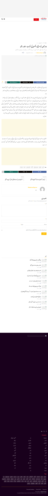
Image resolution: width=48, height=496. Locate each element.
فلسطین (42, 481)
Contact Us (44, 489)
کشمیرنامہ (15, 451)
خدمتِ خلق (30, 446)
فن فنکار (15, 441)
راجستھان (18, 479)
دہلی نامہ (30, 453)
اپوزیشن (40, 167)
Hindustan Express (40, 53)
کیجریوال (36, 483)
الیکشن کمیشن (31, 477)
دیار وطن (30, 458)
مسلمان (31, 481)
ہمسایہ (15, 468)
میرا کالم (15, 466)
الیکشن (45, 453)
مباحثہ (24, 167)
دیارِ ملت (30, 456)
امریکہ (27, 477)
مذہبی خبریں (14, 461)
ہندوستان (29, 483)
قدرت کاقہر (15, 443)
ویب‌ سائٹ (45, 224)
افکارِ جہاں (45, 451)
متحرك (15, 458)
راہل (15, 479)
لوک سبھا (39, 481)
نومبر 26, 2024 (31, 53)
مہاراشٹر (22, 481)
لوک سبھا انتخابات (35, 481)
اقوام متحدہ (38, 477)
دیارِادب (30, 461)
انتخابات (24, 477)
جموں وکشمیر (33, 479)
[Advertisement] (24, 8)
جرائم (45, 466)
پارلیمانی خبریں (45, 463)
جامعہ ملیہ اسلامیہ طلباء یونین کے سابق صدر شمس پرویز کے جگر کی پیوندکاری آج (31, 292)
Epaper (36, 19)
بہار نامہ (37, 43)
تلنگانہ (41, 479)
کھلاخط (15, 453)
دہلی (21, 479)
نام (45, 219)
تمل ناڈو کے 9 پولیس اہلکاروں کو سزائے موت (35, 281)
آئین (43, 167)
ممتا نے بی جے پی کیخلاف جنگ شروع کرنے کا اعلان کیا (34, 276)
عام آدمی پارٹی (4, 479)
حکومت (27, 479)
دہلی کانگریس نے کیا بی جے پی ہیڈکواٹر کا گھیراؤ (35, 260)
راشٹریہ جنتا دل (28, 167)
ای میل (21, 224)
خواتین (24, 479)
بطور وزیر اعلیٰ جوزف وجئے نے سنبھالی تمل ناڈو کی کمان (34, 271)
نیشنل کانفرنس (18, 481)
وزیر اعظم (15, 481)
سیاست (30, 466)
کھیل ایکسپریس (14, 456)
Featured (45, 438)
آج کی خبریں (45, 443)
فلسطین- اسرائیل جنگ (13, 438)
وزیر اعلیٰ (11, 481)
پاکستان (5, 481)
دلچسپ (30, 451)
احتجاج (45, 477)
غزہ (45, 481)
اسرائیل (42, 477)
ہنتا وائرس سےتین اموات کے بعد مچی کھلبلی (35, 265)
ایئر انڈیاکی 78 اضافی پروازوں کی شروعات (36, 297)
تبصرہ (45, 204)
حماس (30, 479)
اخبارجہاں (45, 448)
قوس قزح (15, 446)
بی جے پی (45, 479)
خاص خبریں (40, 43)
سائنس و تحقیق (29, 463)
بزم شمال (45, 456)
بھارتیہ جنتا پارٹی (36, 167)
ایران (18, 477)
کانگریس (45, 483)
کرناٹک (42, 483)
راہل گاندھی (12, 479)
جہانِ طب (45, 471)
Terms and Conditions (30, 489)
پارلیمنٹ (8, 481)
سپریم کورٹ (8, 479)
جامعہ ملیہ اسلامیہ (38, 479)
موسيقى (15, 463)
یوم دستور (21, 167)
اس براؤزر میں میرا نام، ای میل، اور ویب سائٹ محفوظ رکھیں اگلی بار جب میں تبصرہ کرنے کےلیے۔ (36, 230)
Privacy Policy (38, 489)
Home (45, 43)
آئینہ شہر (45, 441)
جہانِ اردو (45, 468)
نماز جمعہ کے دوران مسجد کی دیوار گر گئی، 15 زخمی (35, 302)
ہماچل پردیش (32, 483)
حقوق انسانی (29, 441)
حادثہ (30, 438)
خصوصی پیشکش (29, 448)
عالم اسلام (30, 468)
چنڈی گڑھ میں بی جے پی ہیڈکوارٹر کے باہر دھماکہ (35, 286)
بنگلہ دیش (11, 477)
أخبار (43, 43)
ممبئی (28, 481)
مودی (25, 481)
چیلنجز (32, 167)
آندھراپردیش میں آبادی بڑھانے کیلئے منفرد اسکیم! (35, 307)
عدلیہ (30, 471)
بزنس (45, 458)
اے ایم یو (15, 477)
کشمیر (39, 483)
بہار (3, 477)
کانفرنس (15, 448)
